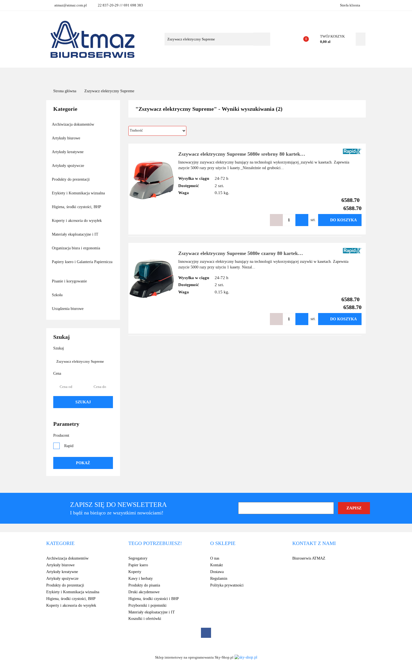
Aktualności (200, 75)
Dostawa (217, 572)
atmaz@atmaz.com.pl (70, 5)
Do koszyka (343, 220)
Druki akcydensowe (143, 592)
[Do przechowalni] (259, 220)
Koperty (134, 572)
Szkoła (58, 295)
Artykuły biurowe (66, 138)
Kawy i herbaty (140, 578)
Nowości (171, 75)
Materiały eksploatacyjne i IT (75, 234)
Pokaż (83, 463)
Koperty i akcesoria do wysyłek (77, 221)
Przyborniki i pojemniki (147, 605)
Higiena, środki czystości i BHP (153, 599)
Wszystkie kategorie (89, 75)
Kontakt (248, 75)
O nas (227, 75)
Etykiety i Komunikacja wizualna (79, 193)
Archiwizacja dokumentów (73, 124)
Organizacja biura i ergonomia (76, 248)
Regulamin (218, 578)
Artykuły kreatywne (68, 152)
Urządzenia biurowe (68, 309)
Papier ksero (138, 565)
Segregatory (137, 558)
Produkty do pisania (144, 585)
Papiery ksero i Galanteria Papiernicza (82, 262)
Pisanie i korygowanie (70, 281)
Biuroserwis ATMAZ (308, 558)
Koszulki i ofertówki (144, 619)
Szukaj (83, 402)
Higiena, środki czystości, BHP (77, 207)
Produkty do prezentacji (71, 179)
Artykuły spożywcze (68, 166)
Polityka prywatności (227, 585)
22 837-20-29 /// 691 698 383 (120, 5)
